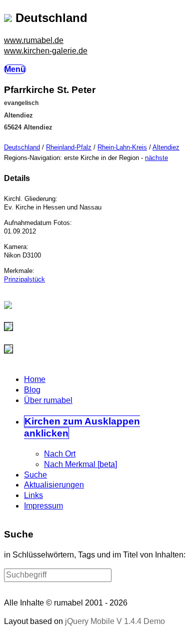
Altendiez (166, 147)
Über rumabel (48, 400)
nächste (156, 158)
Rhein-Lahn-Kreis (122, 147)
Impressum (43, 506)
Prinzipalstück (24, 279)
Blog (32, 390)
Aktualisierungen (54, 484)
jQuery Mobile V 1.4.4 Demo (115, 621)
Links (33, 495)
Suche (35, 474)
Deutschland (22, 147)
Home (35, 379)
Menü (15, 69)
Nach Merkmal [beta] (80, 464)
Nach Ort (60, 454)
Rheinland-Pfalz (69, 147)
